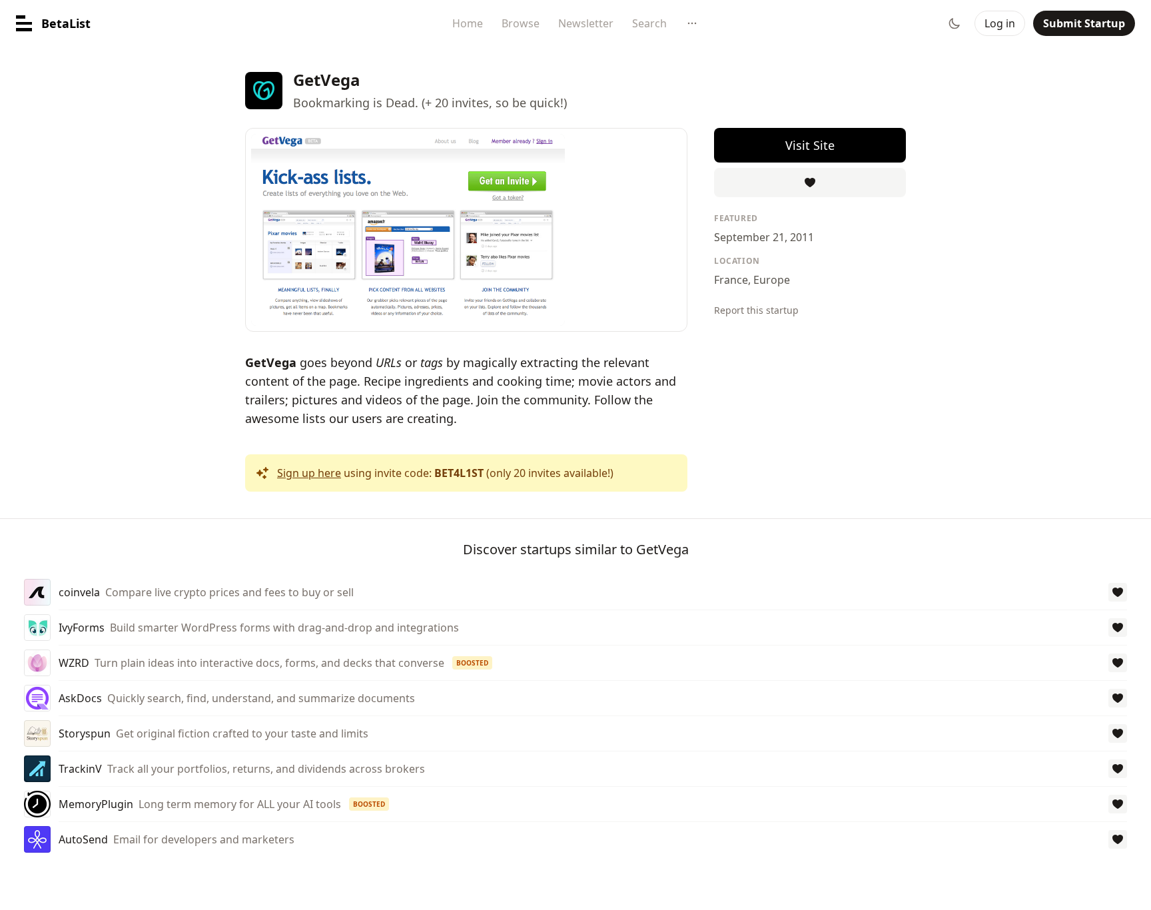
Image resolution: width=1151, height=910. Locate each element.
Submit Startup (1084, 23)
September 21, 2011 (764, 237)
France (731, 279)
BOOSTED (472, 663)
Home (467, 23)
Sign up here (309, 473)
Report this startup (756, 310)
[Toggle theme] (954, 23)
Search (649, 23)
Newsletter (585, 23)
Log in (999, 23)
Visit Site (810, 145)
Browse (521, 23)
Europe (771, 279)
